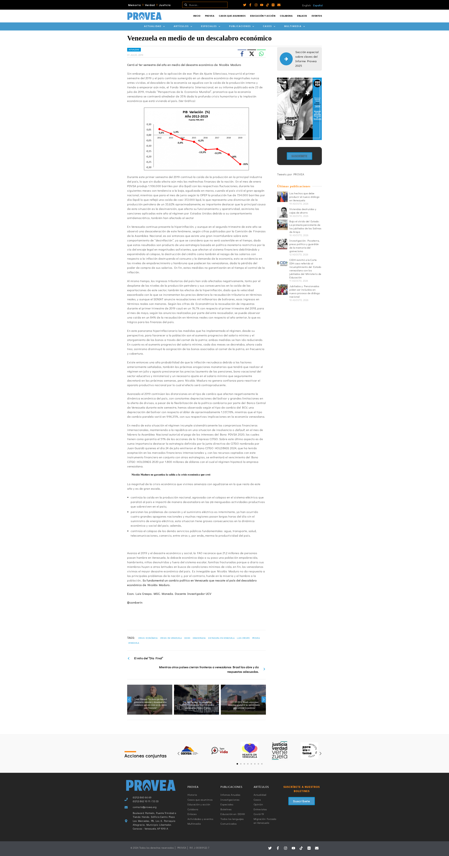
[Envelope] (278, 4)
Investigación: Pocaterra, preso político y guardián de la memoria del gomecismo (304, 246)
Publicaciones (240, 26)
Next (264, 700)
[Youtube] (261, 4)
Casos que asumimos (232, 16)
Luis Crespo (243, 637)
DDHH (187, 637)
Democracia (199, 637)
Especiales (209, 26)
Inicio (196, 16)
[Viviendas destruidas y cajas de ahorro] (282, 212)
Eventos (317, 16)
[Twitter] (244, 4)
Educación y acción (262, 16)
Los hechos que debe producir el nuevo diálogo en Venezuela (304, 196)
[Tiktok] (267, 4)
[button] (178, 753)
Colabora (286, 16)
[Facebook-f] (250, 4)
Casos (267, 26)
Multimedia (292, 26)
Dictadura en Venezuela (221, 637)
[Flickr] (273, 4)
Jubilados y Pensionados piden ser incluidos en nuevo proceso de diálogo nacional (304, 291)
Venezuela (133, 642)
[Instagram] (256, 4)
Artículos (181, 26)
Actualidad (152, 26)
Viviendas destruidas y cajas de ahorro (302, 210)
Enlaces (302, 16)
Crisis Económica (148, 637)
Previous (129, 700)
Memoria (134, 5)
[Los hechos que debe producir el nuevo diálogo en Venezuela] (282, 196)
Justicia (165, 5)
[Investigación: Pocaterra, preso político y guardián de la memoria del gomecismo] (282, 244)
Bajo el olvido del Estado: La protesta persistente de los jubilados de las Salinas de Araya (305, 227)
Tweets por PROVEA (290, 174)
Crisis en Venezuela (171, 637)
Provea (209, 16)
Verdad (150, 5)
